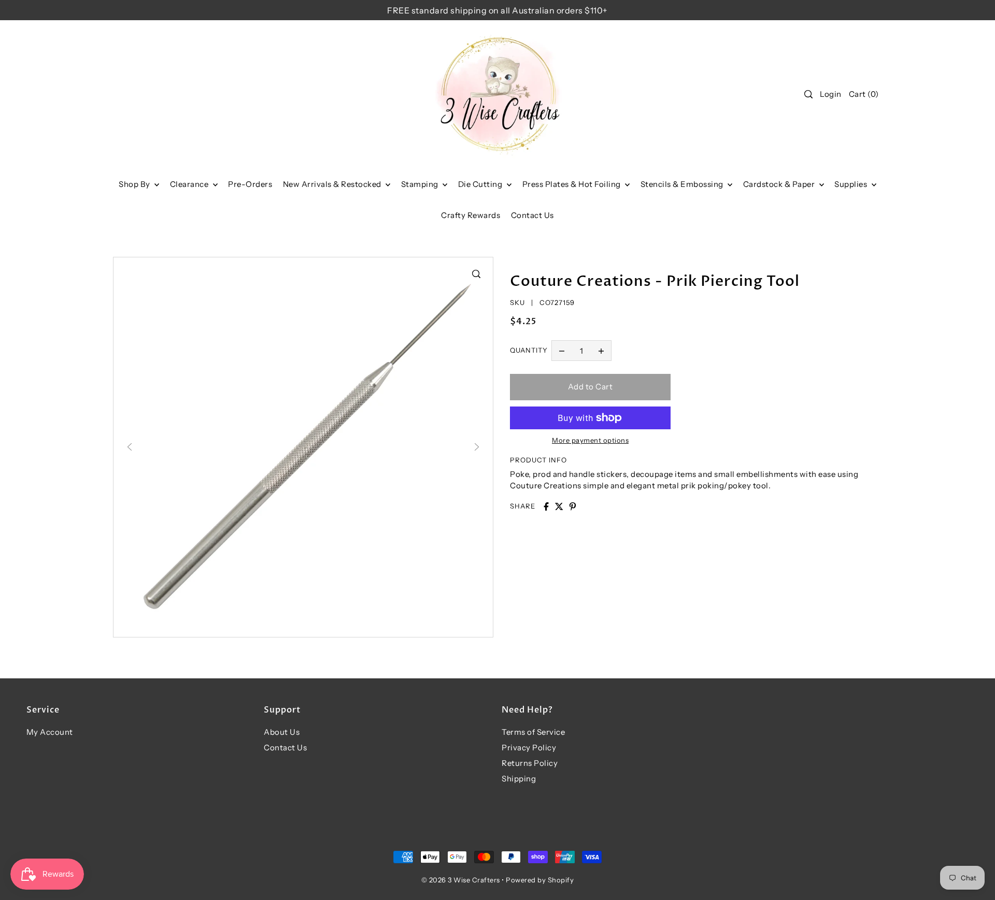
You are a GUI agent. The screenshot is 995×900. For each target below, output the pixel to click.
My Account (49, 732)
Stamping (420, 184)
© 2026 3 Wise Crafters (460, 880)
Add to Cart (590, 386)
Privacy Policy (529, 747)
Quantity (529, 350)
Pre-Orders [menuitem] (250, 184)
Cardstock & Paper (780, 184)
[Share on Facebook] (546, 506)
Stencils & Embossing (683, 184)
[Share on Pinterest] (572, 506)
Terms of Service (533, 732)
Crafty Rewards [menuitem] (470, 215)
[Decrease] (562, 350)
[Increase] (601, 350)
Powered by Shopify (540, 880)
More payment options (590, 440)
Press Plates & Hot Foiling (572, 184)
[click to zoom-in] (476, 274)
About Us (282, 732)
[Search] (808, 94)
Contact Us (285, 747)
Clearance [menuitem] (190, 184)
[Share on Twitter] (559, 506)
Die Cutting (481, 184)
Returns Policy (530, 763)
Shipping (519, 778)
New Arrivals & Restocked (333, 184)
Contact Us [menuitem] (532, 215)
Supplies (851, 184)
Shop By (135, 184)
